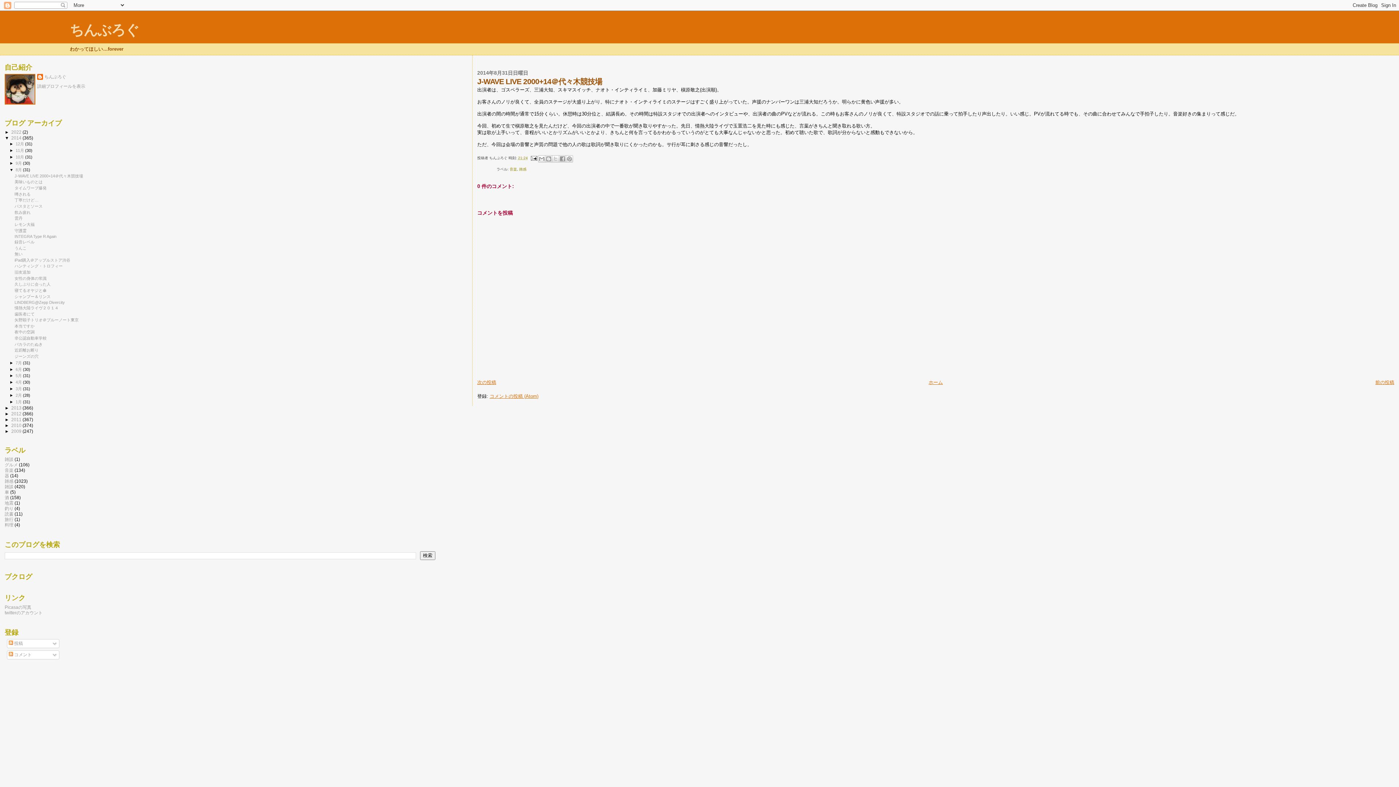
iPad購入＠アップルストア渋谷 (42, 260)
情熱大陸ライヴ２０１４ (37, 308)
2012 (17, 413)
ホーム (936, 382)
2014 (17, 138)
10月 (20, 157)
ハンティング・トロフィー (39, 266)
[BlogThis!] (548, 159)
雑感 (522, 169)
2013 (17, 408)
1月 (19, 402)
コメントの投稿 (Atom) (514, 396)
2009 (17, 431)
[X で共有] (555, 159)
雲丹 (19, 218)
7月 (19, 363)
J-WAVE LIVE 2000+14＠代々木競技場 (49, 176)
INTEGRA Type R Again (35, 236)
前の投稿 (1384, 382)
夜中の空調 (25, 332)
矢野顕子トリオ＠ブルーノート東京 (47, 320)
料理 (9, 524)
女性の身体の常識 (31, 278)
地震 (9, 503)
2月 (19, 395)
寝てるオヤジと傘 (31, 290)
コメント (22, 654)
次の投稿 (486, 382)
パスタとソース (29, 206)
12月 (20, 144)
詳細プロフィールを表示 (61, 86)
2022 (17, 132)
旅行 (9, 519)
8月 (19, 170)
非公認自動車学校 (31, 338)
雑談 (9, 486)
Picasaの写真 (18, 607)
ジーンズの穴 (27, 356)
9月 (19, 163)
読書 (9, 514)
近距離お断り (27, 350)
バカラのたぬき (29, 344)
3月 (19, 389)
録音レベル (25, 242)
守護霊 (21, 230)
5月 (19, 375)
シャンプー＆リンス (33, 296)
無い (19, 254)
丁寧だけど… (27, 200)
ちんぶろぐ (104, 30)
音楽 (513, 169)
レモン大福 (25, 224)
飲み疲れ (23, 212)
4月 (19, 382)
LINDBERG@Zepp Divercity (40, 302)
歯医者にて (25, 314)
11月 (20, 150)
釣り (9, 508)
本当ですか (25, 326)
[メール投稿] (533, 158)
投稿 (18, 643)
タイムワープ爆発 (31, 188)
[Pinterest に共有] (569, 159)
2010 (17, 425)
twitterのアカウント (24, 612)
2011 (17, 419)
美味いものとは (29, 182)
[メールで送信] (541, 159)
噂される (23, 194)
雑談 (9, 459)
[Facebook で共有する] (562, 159)
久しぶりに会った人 (33, 284)
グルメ (11, 464)
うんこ (21, 248)
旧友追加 (23, 272)
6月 (19, 369)
